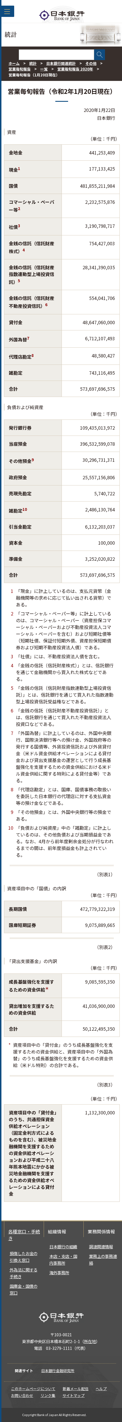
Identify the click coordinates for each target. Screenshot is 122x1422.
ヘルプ (101, 1388)
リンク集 (48, 1395)
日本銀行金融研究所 (57, 1370)
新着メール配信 (76, 1388)
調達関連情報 (101, 1246)
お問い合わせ (22, 1395)
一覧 (44, 69)
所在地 (90, 1341)
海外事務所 (59, 1272)
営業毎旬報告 (20, 69)
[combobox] (56, 54)
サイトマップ (73, 1395)
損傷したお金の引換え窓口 (23, 1256)
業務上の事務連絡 (103, 1259)
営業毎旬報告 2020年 (75, 69)
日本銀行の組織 (63, 1246)
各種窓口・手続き (24, 1235)
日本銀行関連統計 (61, 63)
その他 (90, 63)
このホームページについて (33, 1388)
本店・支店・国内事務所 (63, 1259)
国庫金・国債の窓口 (23, 1289)
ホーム (14, 63)
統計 (33, 63)
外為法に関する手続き (23, 1273)
